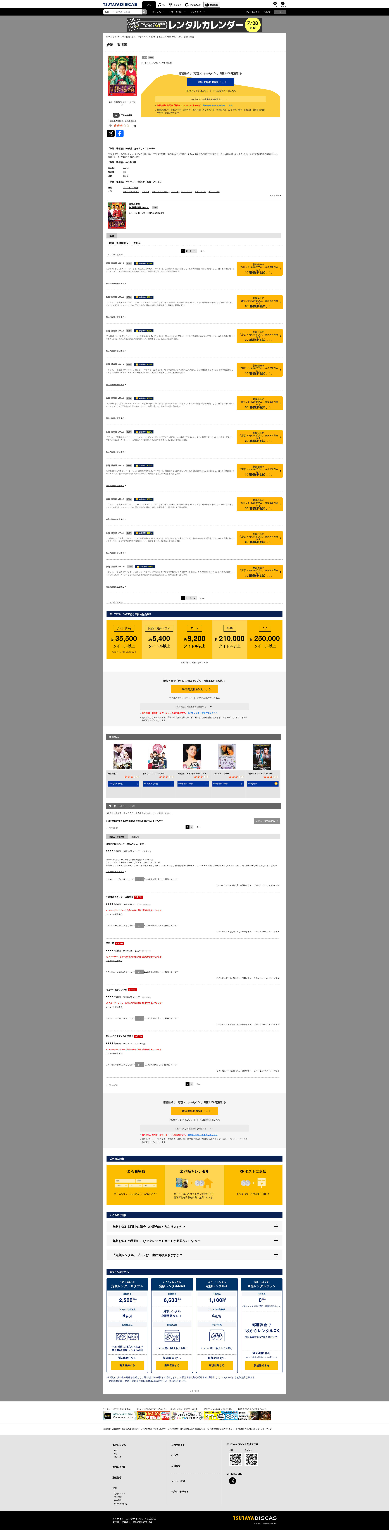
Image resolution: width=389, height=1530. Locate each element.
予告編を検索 (126, 115)
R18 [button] (279, 11)
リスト (275, 6)
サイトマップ (266, 1429)
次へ (202, 250)
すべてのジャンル (129, 36)
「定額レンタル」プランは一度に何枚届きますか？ (147, 1255)
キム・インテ (214, 191)
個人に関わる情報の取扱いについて (194, 1429)
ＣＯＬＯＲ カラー (220, 773)
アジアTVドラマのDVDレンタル (150, 36)
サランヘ (147, 851)
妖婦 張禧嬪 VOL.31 (139, 207)
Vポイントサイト (180, 1491)
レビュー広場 (178, 1481)
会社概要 (107, 1429)
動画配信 (214, 4)
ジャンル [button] (156, 11)
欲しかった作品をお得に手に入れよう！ (152, 1409)
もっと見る (274, 195)
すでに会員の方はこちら (224, 90)
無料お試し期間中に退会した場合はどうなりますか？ (149, 1226)
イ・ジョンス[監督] (130, 187)
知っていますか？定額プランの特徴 (183, 1409)
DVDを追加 (252, 783)
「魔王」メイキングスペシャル (260, 773)
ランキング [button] (195, 11)
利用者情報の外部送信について (246, 1429)
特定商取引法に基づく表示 (221, 1429)
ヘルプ (267, 11)
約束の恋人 (112, 773)
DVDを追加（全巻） (116, 783)
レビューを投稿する (265, 820)
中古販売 (118, 1500)
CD (163, 4)
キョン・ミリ (200, 191)
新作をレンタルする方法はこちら (218, 105)
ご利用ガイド (253, 11)
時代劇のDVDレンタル (173, 36)
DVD (149, 4)
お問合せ (175, 1465)
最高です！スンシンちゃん (154, 773)
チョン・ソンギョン (131, 191)
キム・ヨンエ (186, 191)
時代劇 (169, 62)
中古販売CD (195, 4)
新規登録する (127, 1365)
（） (134, 125)
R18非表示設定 (120, 1503)
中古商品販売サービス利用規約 (166, 1429)
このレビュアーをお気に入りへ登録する (233, 885)
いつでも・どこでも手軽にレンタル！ (117, 1409)
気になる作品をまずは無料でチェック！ (253, 1409)
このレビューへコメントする (266, 885)
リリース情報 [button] (175, 11)
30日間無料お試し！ (211, 82)
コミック (177, 4)
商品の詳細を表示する (115, 283)
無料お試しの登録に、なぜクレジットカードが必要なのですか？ (157, 1240)
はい (139, 879)
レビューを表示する (114, 914)
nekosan (147, 904)
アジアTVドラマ (157, 62)
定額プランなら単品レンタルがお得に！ (219, 1409)
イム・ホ (145, 191)
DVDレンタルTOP (113, 36)
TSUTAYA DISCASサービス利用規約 (137, 1429)
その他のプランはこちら (196, 90)
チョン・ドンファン (160, 191)
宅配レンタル (119, 1493)
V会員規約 (116, 1429)
